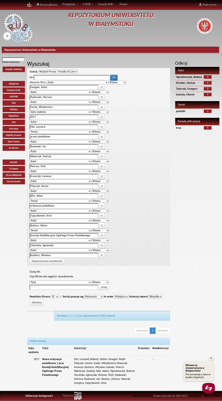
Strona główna (48, 4)
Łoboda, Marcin (185, 94)
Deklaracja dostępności (39, 396)
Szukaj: (34, 71)
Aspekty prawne (13, 135)
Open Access (14, 142)
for (31, 77)
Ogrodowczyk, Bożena (189, 77)
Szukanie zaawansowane (10, 62)
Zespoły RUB (105, 4)
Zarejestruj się (13, 90)
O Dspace (13, 169)
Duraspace (195, 396)
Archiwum (14, 148)
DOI (13, 122)
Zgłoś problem (212, 396)
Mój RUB (14, 97)
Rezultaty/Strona (40, 296)
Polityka (13, 109)
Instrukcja (13, 129)
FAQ (14, 103)
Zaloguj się (14, 84)
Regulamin (14, 116)
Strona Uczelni (13, 182)
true (178, 128)
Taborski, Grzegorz (187, 89)
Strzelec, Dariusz (185, 83)
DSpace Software (143, 396)
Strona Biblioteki (14, 175)
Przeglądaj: (69, 4)
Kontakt (13, 162)
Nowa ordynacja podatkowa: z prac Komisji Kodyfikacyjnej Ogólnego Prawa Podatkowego (55, 367)
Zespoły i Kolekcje (13, 69)
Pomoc (123, 4)
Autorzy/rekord (138, 296)
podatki (180, 111)
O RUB (87, 4)
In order (108, 296)
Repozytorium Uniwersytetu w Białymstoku (30, 50)
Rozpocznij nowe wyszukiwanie (47, 261)
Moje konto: (210, 4)
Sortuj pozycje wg (73, 296)
